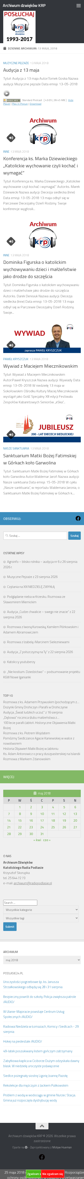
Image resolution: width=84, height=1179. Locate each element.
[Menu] (78, 5)
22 (20, 827)
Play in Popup (20, 104)
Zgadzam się (35, 1174)
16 (31, 820)
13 (75, 813)
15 (20, 820)
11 (53, 813)
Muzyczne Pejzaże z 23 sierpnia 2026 (32, 576)
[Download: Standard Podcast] (11, 100)
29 (20, 833)
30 (31, 833)
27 (75, 827)
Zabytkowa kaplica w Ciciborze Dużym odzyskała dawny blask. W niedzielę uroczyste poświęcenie (41, 1063)
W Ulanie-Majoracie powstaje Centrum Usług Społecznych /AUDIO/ (33, 1014)
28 (9, 833)
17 (42, 820)
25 (53, 827)
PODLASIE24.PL (13, 973)
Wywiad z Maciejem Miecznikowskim (40, 366)
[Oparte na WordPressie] (26, 1147)
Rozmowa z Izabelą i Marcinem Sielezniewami (38, 641)
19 (64, 820)
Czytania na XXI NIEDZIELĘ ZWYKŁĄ (31, 586)
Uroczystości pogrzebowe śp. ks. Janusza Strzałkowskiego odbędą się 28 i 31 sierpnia (32, 984)
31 (42, 833)
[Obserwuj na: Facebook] (78, 518)
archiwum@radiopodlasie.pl (33, 883)
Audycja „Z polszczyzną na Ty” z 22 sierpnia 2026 (40, 651)
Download (35, 104)
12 (64, 813)
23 (31, 827)
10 (42, 813)
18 (53, 820)
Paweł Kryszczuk (15, 359)
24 (42, 827)
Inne (6, 151)
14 (9, 820)
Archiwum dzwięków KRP (24, 5)
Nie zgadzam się (52, 1174)
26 (64, 827)
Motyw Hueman (62, 1147)
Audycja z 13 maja (21, 70)
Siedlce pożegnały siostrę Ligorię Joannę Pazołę (35, 1075)
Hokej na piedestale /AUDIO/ (22, 1041)
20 (75, 820)
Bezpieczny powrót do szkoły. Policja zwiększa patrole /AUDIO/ (39, 999)
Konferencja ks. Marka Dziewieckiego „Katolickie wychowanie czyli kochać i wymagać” (40, 165)
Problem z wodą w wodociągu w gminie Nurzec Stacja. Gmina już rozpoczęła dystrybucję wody (39, 1098)
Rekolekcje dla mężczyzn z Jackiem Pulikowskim (35, 1085)
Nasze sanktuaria (16, 448)
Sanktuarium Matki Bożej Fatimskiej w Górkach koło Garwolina (39, 459)
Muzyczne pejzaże (16, 63)
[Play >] (6, 93)
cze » (47, 839)
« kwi (37, 839)
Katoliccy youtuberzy (21, 661)
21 (9, 827)
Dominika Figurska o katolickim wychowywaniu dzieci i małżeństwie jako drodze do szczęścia (39, 269)
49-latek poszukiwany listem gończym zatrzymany (37, 1051)
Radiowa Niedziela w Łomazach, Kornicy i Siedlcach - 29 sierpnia (41, 1029)
